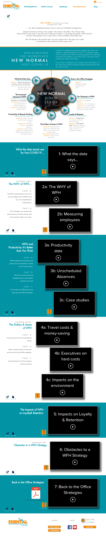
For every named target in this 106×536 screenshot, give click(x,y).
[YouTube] (75, 527)
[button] (30, 6)
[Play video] (72, 166)
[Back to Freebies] (9, 16)
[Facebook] (70, 527)
